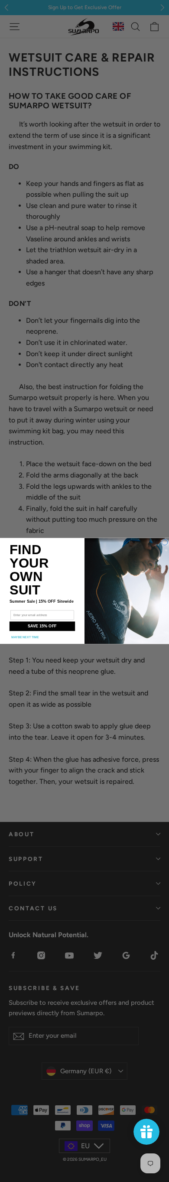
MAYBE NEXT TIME (25, 637)
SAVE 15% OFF (42, 626)
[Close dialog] (165, 542)
